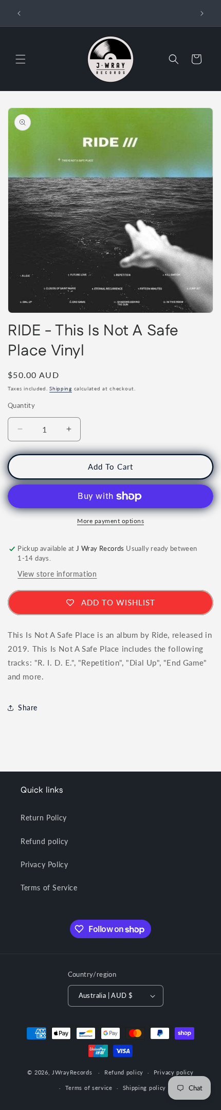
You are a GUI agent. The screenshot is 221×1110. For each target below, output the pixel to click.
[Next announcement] (202, 13)
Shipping (60, 388)
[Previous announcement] (19, 13)
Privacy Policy (44, 864)
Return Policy (44, 817)
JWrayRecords (72, 1072)
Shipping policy (145, 1087)
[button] (20, 59)
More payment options (110, 521)
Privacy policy (174, 1072)
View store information (57, 573)
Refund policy (44, 841)
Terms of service (89, 1087)
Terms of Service (49, 887)
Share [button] (28, 707)
